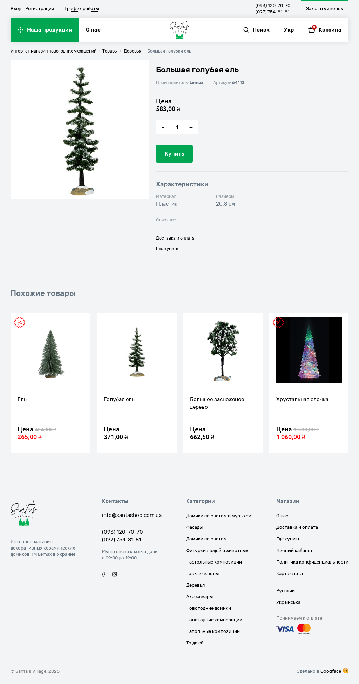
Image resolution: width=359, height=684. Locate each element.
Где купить (167, 248)
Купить (174, 154)
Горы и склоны (202, 573)
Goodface (330, 671)
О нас (93, 30)
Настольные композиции (214, 562)
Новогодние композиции (214, 620)
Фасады (194, 527)
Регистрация (39, 9)
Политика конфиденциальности (312, 562)
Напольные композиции (213, 631)
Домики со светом (206, 539)
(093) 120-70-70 (273, 5)
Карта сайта (289, 573)
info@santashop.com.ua (132, 515)
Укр (289, 30)
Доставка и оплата (175, 238)
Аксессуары (199, 597)
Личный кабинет (294, 550)
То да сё (194, 643)
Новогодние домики (208, 608)
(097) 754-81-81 (273, 12)
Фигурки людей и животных (217, 550)
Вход (16, 9)
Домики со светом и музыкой (218, 516)
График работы (82, 9)
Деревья (195, 585)
